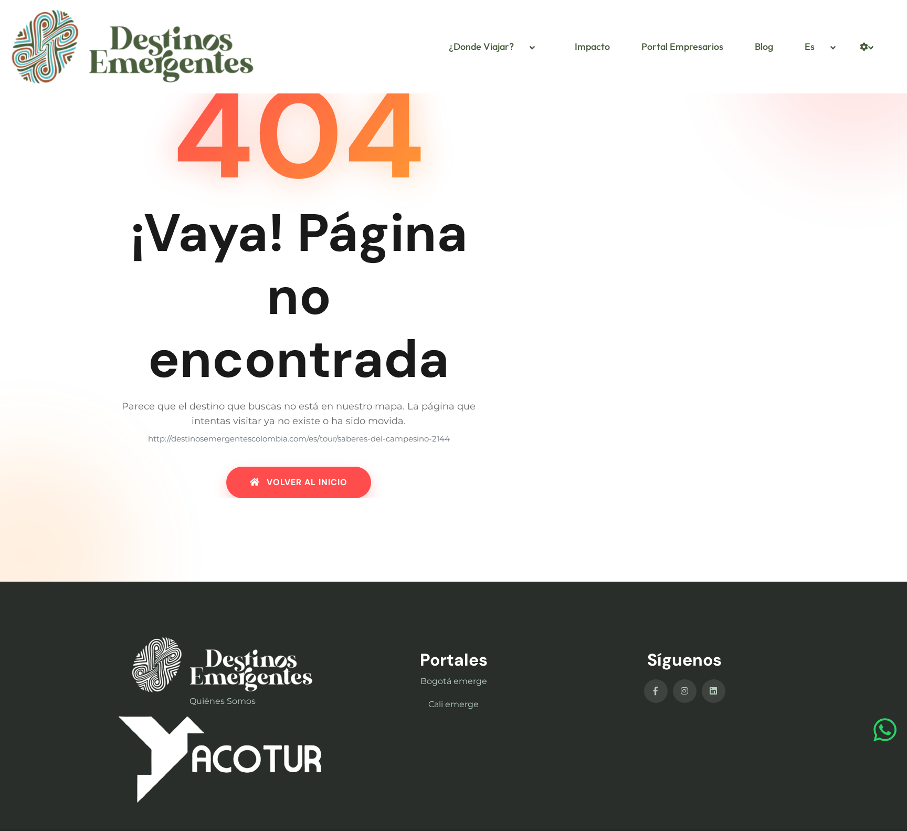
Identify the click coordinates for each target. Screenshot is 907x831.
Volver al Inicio (305, 482)
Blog (764, 46)
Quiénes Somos (222, 701)
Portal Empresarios (682, 46)
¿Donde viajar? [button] (481, 46)
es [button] (810, 46)
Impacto (592, 46)
